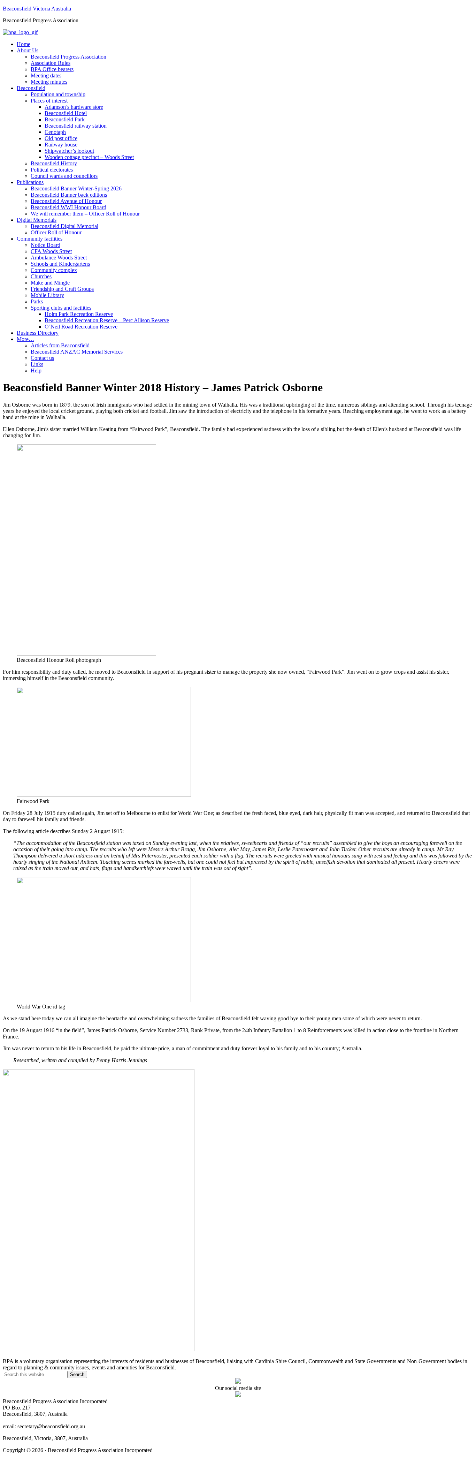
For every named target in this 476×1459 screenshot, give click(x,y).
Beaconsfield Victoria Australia (37, 9)
